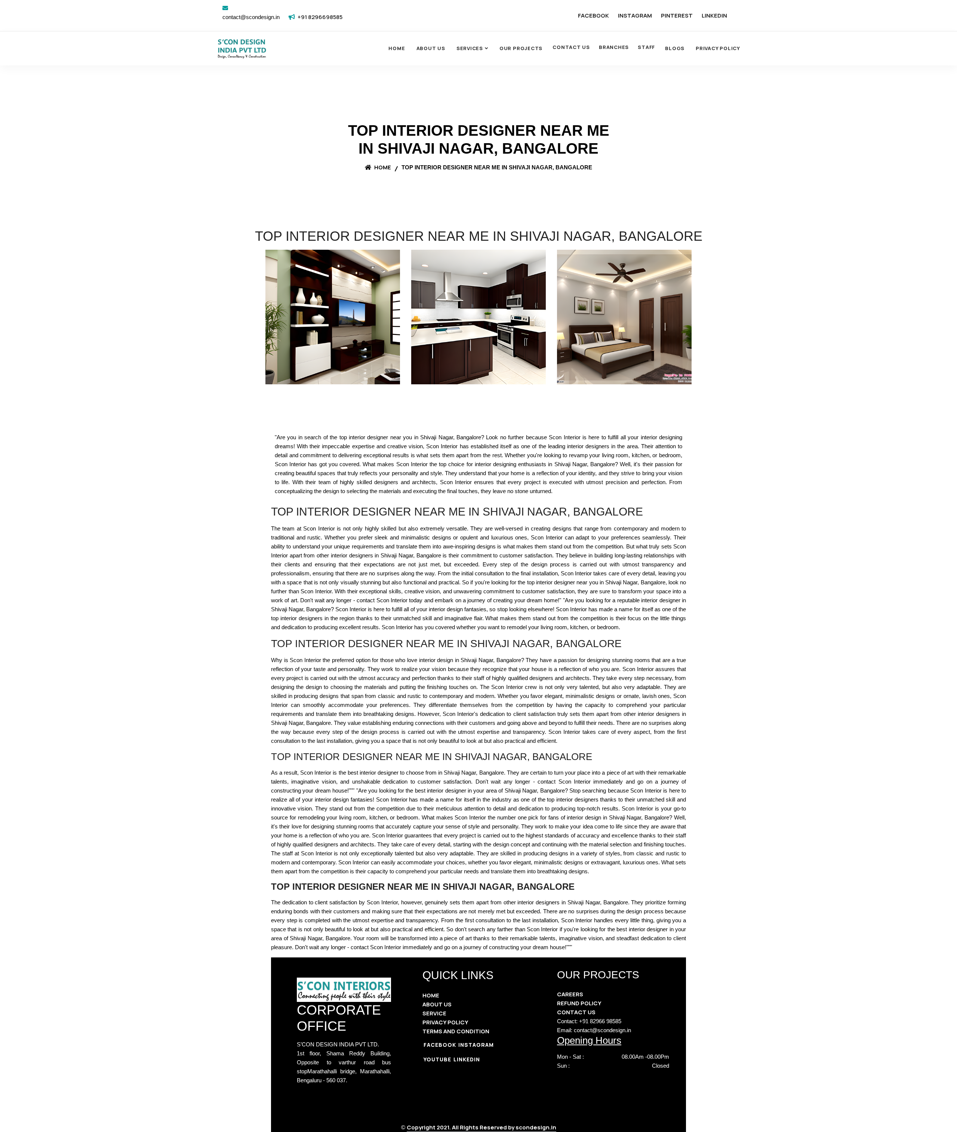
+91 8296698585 (320, 17)
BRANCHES (614, 47)
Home (396, 48)
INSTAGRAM (635, 15)
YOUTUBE (437, 1059)
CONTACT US (571, 47)
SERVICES (469, 48)
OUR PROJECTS (520, 48)
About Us (430, 48)
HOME (430, 995)
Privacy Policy (718, 48)
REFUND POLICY (579, 1003)
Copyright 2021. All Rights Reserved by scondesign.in (481, 1127)
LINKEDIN (714, 15)
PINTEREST (677, 15)
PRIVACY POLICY (445, 1022)
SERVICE (434, 1013)
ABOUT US (437, 1004)
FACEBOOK (593, 15)
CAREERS (570, 994)
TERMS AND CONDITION (455, 1031)
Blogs (674, 48)
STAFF (646, 47)
